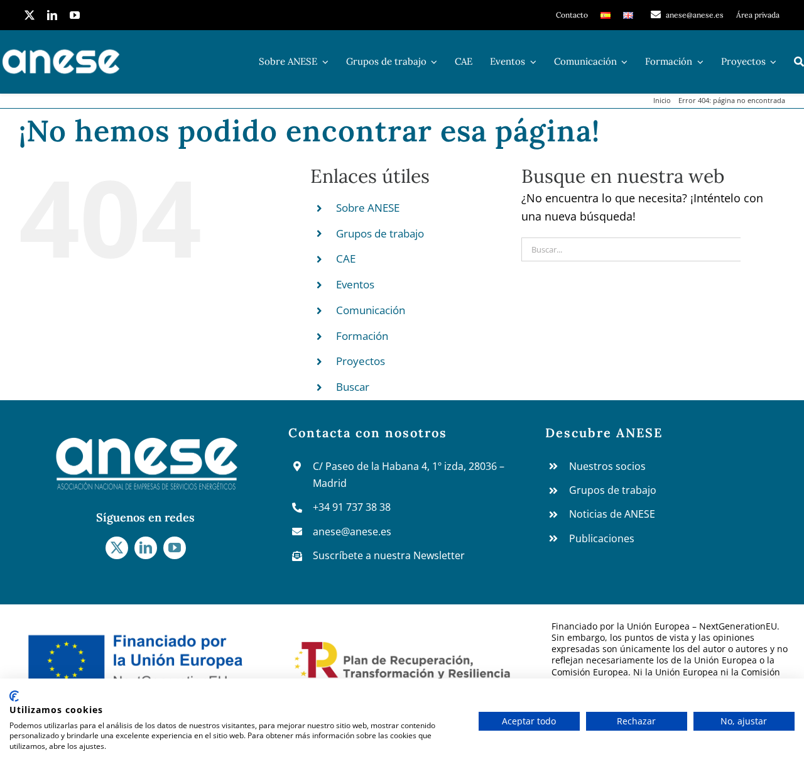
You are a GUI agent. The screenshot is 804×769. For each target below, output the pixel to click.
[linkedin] (52, 15)
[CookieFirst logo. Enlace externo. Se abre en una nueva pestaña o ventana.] (14, 696)
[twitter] (29, 15)
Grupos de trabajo (380, 233)
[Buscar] (799, 61)
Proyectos (360, 361)
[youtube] (75, 15)
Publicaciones (601, 538)
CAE (346, 258)
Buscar (352, 386)
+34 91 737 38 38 (352, 507)
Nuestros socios (607, 466)
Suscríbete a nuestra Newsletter (389, 555)
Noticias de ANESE (612, 514)
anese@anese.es (352, 531)
